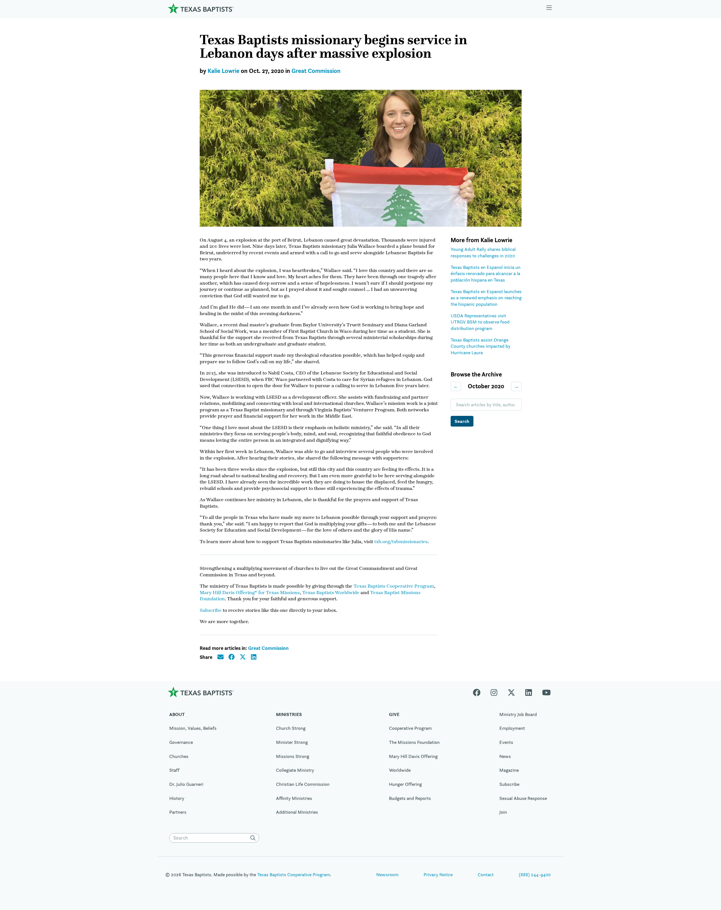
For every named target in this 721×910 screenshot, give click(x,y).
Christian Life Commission (303, 784)
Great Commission (316, 71)
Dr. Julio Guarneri (186, 784)
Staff (174, 770)
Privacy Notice (438, 874)
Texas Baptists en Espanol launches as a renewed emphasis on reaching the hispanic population (486, 298)
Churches (178, 756)
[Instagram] (494, 692)
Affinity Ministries (294, 798)
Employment (512, 728)
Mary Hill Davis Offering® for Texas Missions (250, 592)
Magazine (509, 770)
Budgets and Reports (410, 798)
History (176, 798)
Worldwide (400, 770)
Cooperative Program (410, 728)
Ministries (289, 714)
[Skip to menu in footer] (549, 8)
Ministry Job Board (518, 714)
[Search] (254, 838)
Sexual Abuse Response (523, 798)
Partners (177, 812)
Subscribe (211, 610)
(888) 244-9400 (535, 874)
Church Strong (291, 728)
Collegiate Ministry (295, 770)
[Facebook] (479, 692)
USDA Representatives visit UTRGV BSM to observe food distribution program (480, 322)
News (505, 756)
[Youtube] (546, 692)
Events (506, 742)
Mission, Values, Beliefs (193, 728)
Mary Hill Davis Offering (413, 756)
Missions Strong (292, 756)
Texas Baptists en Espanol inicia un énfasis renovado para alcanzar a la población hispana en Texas (485, 273)
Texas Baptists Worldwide (330, 592)
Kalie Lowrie (223, 71)
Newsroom (387, 874)
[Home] (200, 8)
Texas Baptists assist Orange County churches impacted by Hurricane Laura (480, 346)
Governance (181, 742)
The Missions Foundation (414, 742)
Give (394, 714)
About (177, 714)
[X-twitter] (511, 692)
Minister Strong (292, 742)
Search (462, 421)
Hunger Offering (405, 784)
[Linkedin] (528, 692)
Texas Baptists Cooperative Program (393, 586)
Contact (486, 874)
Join (503, 812)
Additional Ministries (297, 812)
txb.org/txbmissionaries (401, 541)
